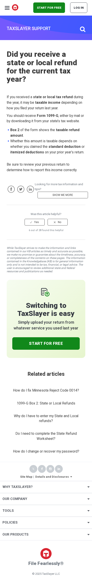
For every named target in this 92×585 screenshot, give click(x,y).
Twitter (20, 189)
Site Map (26, 476)
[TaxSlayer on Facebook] (42, 469)
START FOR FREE (49, 7)
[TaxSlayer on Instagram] (50, 469)
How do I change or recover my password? (46, 451)
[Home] (15, 7)
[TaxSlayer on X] (33, 469)
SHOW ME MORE (62, 195)
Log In (79, 7)
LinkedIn (30, 189)
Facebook (11, 189)
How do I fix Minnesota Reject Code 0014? (46, 390)
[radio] (35, 222)
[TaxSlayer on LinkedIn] (59, 469)
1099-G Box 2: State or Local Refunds (46, 403)
